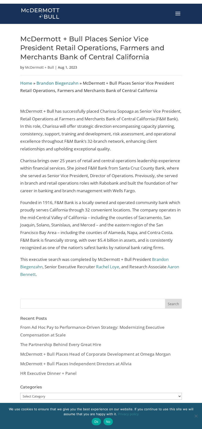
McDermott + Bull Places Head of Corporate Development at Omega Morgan (95, 354)
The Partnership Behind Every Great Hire (60, 344)
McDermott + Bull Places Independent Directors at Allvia (76, 363)
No (108, 422)
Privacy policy (128, 414)
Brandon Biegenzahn (57, 83)
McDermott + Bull (39, 67)
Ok (96, 422)
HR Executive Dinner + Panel (48, 373)
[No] (195, 415)
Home (26, 83)
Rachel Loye (107, 267)
